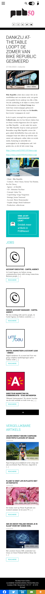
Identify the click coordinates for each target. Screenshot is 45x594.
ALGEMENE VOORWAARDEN (16, 583)
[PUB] (22, 14)
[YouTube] (31, 24)
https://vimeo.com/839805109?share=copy (21, 151)
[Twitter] (26, 24)
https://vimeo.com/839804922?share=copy (21, 155)
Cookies (9, 585)
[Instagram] (18, 24)
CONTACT (22, 591)
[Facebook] (13, 24)
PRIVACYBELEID (32, 583)
